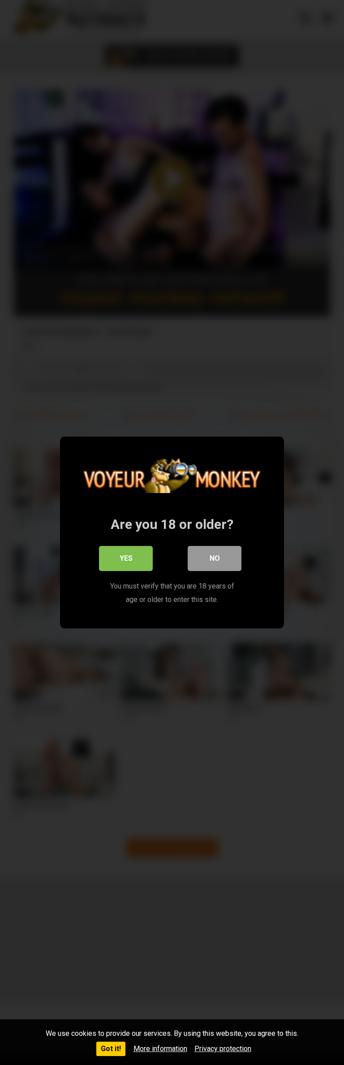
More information (160, 1048)
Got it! (111, 1048)
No (215, 558)
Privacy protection (222, 1048)
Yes (126, 558)
